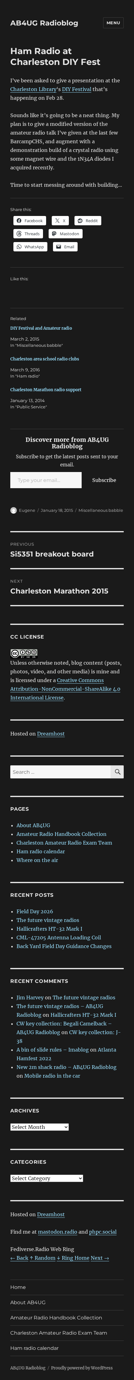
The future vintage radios (48, 920)
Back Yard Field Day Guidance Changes (64, 946)
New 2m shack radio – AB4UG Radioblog (67, 1067)
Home (18, 1287)
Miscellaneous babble (101, 510)
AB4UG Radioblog (44, 23)
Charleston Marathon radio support (45, 389)
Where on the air (37, 860)
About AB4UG (33, 825)
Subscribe (104, 480)
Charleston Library (33, 89)
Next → (100, 1258)
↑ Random (42, 1258)
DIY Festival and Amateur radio (41, 328)
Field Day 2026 (35, 911)
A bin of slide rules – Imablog (53, 1050)
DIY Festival (76, 89)
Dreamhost (51, 734)
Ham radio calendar (41, 851)
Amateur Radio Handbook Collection (62, 834)
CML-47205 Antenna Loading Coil (59, 937)
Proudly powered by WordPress (82, 1368)
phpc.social (103, 1232)
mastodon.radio (57, 1232)
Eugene (27, 510)
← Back (19, 1258)
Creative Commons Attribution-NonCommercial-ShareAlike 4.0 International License (65, 689)
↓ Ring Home (73, 1258)
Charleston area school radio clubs (44, 359)
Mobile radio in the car (52, 1076)
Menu (113, 22)
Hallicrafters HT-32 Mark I (49, 929)
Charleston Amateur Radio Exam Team (64, 843)
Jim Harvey (30, 997)
